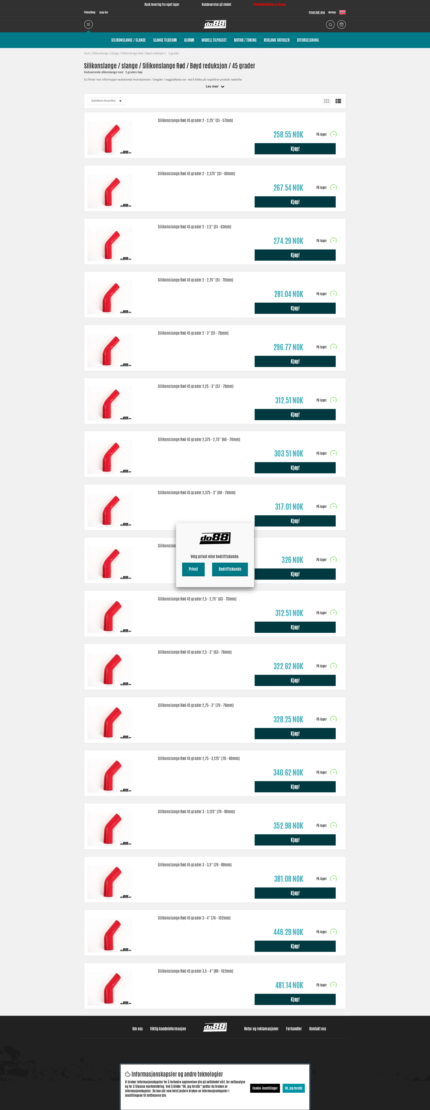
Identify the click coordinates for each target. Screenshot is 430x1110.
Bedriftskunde (230, 569)
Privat (193, 569)
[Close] (254, 523)
